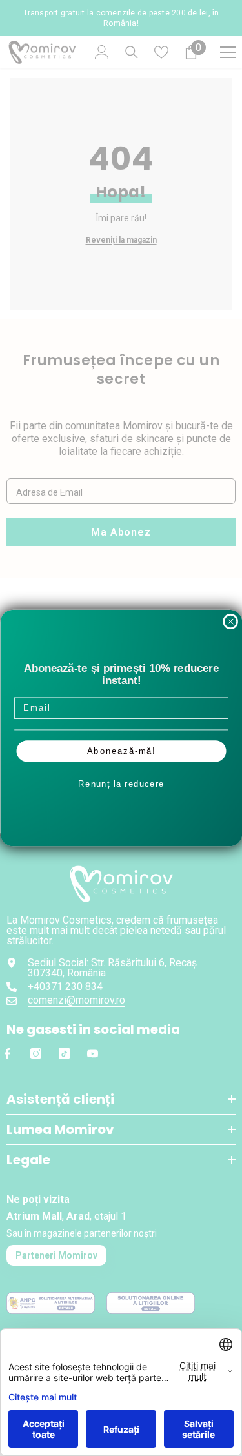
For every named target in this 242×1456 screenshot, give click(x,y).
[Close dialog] (230, 621)
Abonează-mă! (121, 751)
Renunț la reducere (121, 783)
